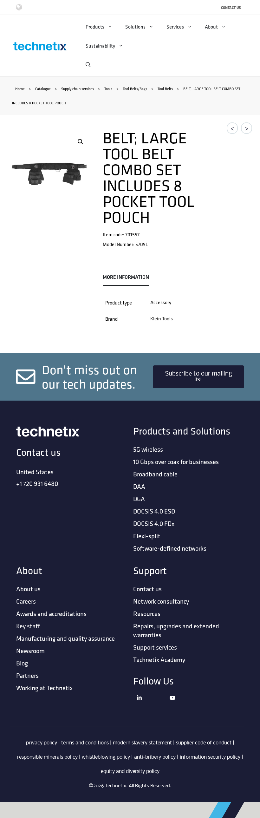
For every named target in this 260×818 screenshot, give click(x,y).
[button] (80, 141)
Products (95, 26)
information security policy (210, 757)
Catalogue (43, 88)
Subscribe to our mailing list (198, 377)
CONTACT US (231, 7)
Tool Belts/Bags (135, 88)
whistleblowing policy (106, 757)
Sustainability (100, 46)
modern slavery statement (142, 743)
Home (20, 88)
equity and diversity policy (130, 771)
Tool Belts (165, 88)
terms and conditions (85, 743)
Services (175, 26)
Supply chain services (77, 88)
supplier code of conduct (203, 743)
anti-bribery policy (155, 757)
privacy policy (41, 743)
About (211, 26)
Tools (108, 88)
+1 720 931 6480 (37, 484)
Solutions (135, 26)
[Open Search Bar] (88, 64)
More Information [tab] (126, 277)
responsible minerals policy (47, 757)
